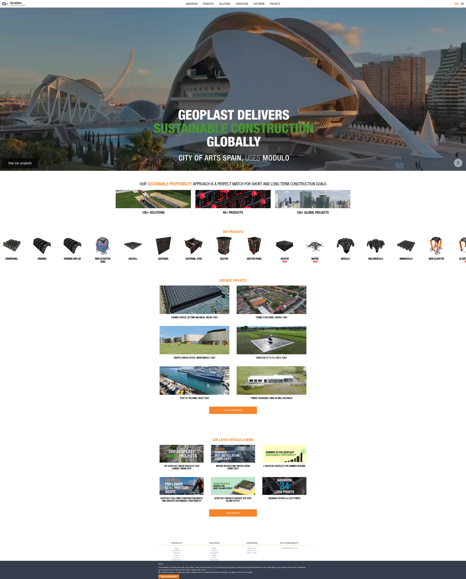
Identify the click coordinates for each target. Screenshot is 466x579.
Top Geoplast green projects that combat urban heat (182, 467)
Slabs (177, 555)
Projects (275, 3)
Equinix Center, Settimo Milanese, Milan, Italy (194, 317)
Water (177, 548)
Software (259, 3)
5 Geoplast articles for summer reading (284, 466)
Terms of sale (252, 553)
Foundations (176, 550)
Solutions (224, 3)
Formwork (176, 553)
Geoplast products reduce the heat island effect (232, 499)
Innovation (192, 3)
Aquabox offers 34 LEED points (284, 498)
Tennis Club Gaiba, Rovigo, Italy (271, 317)
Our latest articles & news (233, 440)
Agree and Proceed (169, 576)
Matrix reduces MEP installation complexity (233, 467)
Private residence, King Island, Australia (271, 398)
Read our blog (233, 513)
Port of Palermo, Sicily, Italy (194, 398)
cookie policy (211, 570)
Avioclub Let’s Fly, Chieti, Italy (271, 357)
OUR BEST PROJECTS (233, 280)
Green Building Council (289, 548)
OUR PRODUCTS (233, 232)
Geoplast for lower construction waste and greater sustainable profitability (181, 499)
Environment (176, 560)
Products (208, 3)
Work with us (251, 548)
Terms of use (251, 550)
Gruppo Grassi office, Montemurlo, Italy (194, 357)
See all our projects (233, 410)
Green (177, 557)
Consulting (242, 3)
